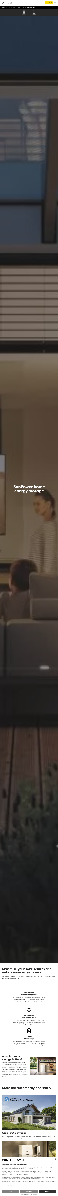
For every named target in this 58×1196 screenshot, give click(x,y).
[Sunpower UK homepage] (7, 3)
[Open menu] (55, 3)
